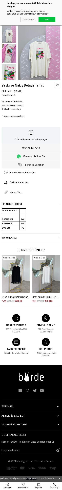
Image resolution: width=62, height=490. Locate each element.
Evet (47, 19)
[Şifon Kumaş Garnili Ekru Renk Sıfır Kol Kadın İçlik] (46, 274)
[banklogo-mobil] (31, 468)
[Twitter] (34, 390)
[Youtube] (42, 390)
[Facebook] (20, 390)
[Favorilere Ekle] (57, 85)
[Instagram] (27, 390)
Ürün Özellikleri (12, 204)
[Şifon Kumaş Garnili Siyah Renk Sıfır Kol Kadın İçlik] (16, 274)
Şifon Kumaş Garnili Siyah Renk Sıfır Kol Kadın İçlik (16, 297)
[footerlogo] (31, 376)
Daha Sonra (29, 19)
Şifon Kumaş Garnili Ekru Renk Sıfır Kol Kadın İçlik (46, 297)
